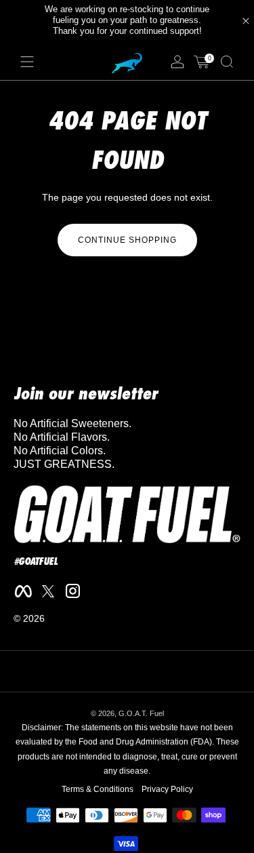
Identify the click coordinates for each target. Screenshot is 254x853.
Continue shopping (127, 240)
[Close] (246, 21)
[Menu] (27, 61)
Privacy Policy (167, 789)
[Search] (227, 61)
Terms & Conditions (97, 789)
